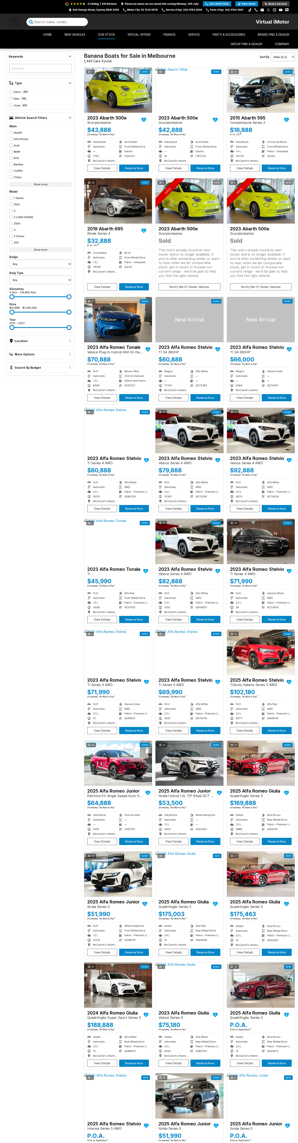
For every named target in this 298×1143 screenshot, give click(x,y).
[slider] (11, 296)
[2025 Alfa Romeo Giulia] (261, 763)
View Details (102, 168)
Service (194, 34)
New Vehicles (75, 34)
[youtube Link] (280, 10)
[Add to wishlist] (144, 120)
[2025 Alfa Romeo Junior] (118, 763)
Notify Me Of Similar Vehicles (189, 287)
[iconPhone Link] (256, 10)
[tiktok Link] (250, 10)
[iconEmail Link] (262, 10)
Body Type (16, 273)
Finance (169, 34)
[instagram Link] (274, 10)
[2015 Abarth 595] (261, 90)
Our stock (106, 34)
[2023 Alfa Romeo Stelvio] (189, 319)
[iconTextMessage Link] (286, 10)
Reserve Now (134, 168)
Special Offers (139, 34)
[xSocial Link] (268, 10)
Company (282, 44)
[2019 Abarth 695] (118, 201)
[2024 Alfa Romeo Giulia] (118, 985)
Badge (13, 257)
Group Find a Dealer (246, 44)
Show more (40, 184)
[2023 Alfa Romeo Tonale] (118, 319)
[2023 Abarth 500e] (118, 90)
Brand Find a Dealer (273, 34)
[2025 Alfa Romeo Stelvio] (261, 652)
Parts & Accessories (229, 34)
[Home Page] (14, 22)
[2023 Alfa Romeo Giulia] (189, 985)
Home (47, 34)
